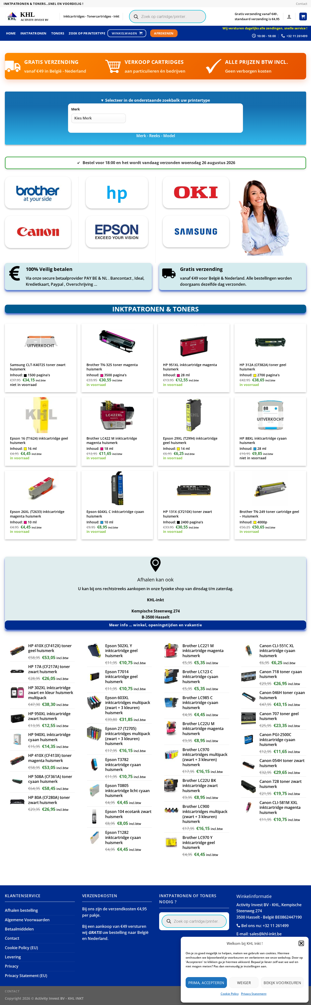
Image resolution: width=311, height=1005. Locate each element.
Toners (57, 33)
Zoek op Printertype (87, 33)
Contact (301, 3)
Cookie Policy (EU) (21, 947)
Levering (13, 957)
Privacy (11, 966)
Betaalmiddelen (19, 929)
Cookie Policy (230, 994)
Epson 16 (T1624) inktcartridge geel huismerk (39, 440)
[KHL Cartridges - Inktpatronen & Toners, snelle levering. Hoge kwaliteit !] (28, 16)
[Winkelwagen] (303, 16)
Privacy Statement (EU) (26, 975)
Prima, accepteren (206, 982)
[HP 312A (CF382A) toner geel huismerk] (270, 342)
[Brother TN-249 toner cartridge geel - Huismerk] (270, 489)
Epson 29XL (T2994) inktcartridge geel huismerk (190, 440)
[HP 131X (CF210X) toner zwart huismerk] (194, 489)
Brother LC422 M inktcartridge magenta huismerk (111, 440)
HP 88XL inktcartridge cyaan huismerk (263, 440)
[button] (301, 943)
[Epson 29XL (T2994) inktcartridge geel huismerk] (194, 415)
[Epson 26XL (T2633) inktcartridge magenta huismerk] (41, 489)
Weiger (244, 982)
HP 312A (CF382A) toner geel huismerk (263, 367)
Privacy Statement (254, 994)
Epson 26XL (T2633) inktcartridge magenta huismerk (37, 514)
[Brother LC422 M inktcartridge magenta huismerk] (117, 415)
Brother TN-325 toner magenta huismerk (112, 367)
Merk (75, 109)
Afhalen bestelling (21, 910)
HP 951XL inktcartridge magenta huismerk (190, 367)
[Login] (289, 16)
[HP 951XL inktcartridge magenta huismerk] (194, 342)
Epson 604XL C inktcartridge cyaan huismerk (115, 514)
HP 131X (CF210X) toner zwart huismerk (187, 514)
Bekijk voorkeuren (282, 982)
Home (11, 33)
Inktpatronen (33, 33)
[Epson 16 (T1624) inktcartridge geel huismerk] (41, 415)
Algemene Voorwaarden (27, 919)
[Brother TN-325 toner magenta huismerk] (117, 342)
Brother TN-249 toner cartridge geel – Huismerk (269, 514)
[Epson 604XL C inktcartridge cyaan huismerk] (117, 489)
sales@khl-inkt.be (266, 934)
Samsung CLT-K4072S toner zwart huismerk (38, 367)
